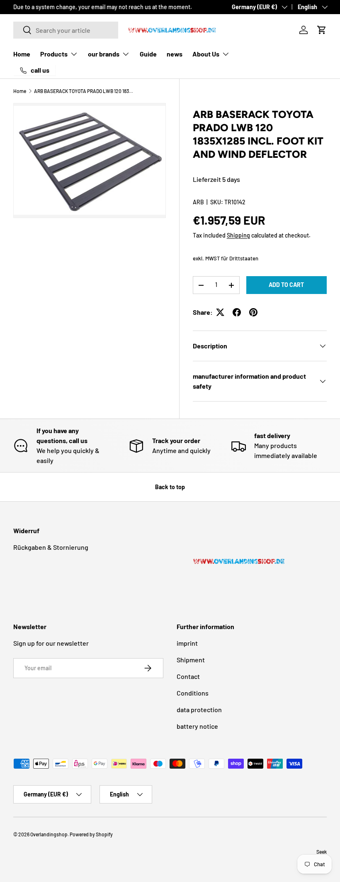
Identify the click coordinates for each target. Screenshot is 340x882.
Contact (188, 676)
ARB (198, 202)
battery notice (197, 726)
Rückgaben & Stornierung (50, 547)
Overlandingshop (49, 834)
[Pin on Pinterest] (253, 312)
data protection (199, 709)
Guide (148, 54)
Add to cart (286, 284)
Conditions (193, 693)
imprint (187, 643)
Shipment (191, 660)
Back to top (170, 486)
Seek (321, 852)
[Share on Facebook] (236, 312)
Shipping (238, 235)
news (174, 54)
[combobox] (65, 30)
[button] (322, 30)
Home (21, 54)
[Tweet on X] (220, 312)
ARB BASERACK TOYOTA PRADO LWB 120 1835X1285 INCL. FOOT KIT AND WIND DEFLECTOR (84, 91)
